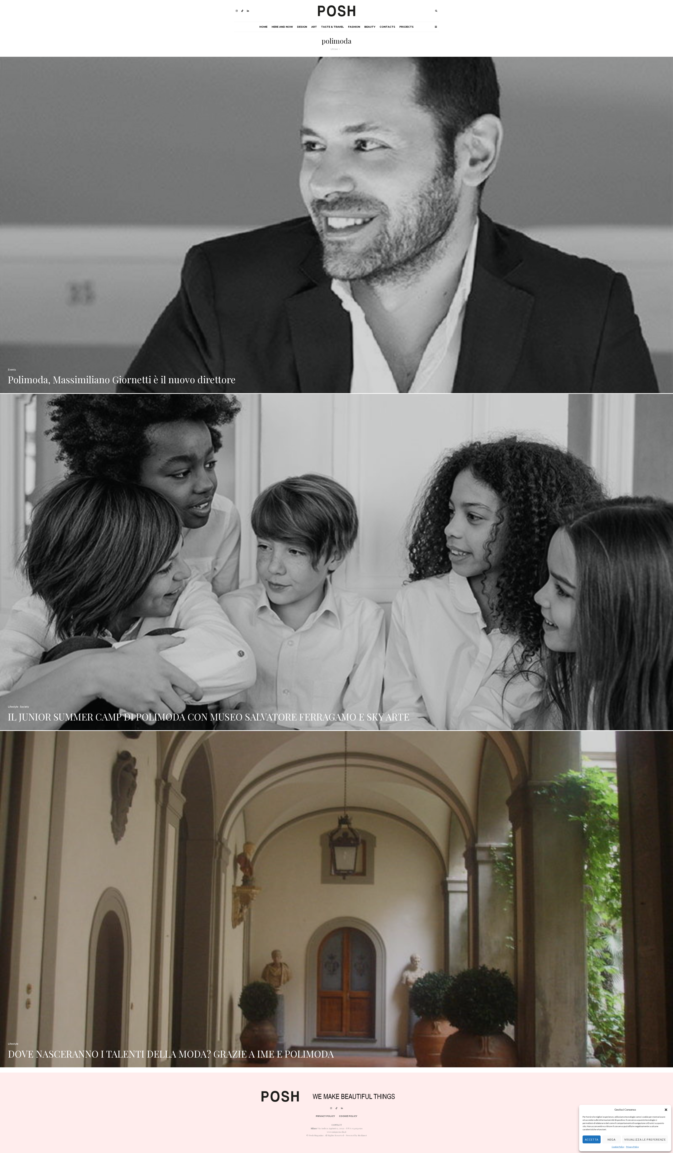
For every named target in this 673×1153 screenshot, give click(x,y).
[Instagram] (236, 11)
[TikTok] (242, 11)
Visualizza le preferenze (645, 1139)
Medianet (362, 1135)
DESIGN (302, 26)
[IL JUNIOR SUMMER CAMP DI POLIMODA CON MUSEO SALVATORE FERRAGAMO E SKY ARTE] (336, 562)
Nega (611, 1139)
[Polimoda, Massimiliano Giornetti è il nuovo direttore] (336, 225)
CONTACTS (387, 26)
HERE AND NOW (282, 26)
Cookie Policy (618, 1146)
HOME (263, 26)
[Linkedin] (248, 11)
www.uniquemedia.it (336, 1131)
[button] (666, 1109)
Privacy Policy (632, 1146)
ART (314, 26)
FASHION (354, 26)
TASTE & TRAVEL (332, 26)
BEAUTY (369, 26)
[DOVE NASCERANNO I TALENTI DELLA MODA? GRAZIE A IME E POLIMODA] (336, 899)
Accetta (591, 1139)
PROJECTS (406, 26)
